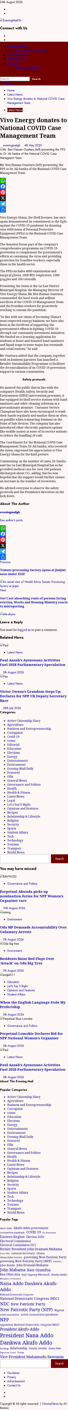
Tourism (13, 844)
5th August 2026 (13, 672)
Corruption (15, 733)
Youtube (8, 83)
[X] (34, 198)
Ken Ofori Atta (10, 1274)
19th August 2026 (14, 908)
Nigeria (59, 1310)
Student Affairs (17, 832)
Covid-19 (13, 737)
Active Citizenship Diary (23, 721)
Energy (12, 757)
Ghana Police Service (11, 1257)
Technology (15, 840)
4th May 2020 (33, 145)
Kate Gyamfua (39, 1270)
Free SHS (5, 1253)
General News (17, 47)
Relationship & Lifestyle (23, 816)
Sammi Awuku (38, 1348)
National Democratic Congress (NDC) (29, 1298)
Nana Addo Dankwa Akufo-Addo (29, 1286)
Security (13, 824)
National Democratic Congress (16, 1294)
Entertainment (17, 55)
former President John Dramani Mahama (31, 1249)
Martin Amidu (59, 1274)
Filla (10, 777)
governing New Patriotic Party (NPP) (25, 1261)
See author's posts (11, 520)
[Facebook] (34, 186)
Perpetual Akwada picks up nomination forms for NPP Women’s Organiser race (31, 896)
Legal (11, 800)
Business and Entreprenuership (29, 729)
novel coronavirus (9, 1314)
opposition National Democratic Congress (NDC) (29, 1324)
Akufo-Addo (6, 1228)
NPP (4, 1319)
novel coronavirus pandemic (39, 1314)
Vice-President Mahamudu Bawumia (32, 1356)
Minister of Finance (10, 1278)
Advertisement (16, 1381)
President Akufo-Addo (19, 1329)
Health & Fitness (18, 792)
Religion (13, 820)
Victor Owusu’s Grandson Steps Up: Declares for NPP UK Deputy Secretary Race (33, 696)
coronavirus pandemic (12, 1232)
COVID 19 (33, 1232)
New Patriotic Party (28, 1303)
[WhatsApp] (34, 181)
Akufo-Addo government (31, 1228)
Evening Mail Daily (20, 769)
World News (15, 59)
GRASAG (57, 1261)
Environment (16, 765)
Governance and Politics (31, 51)
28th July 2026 (12, 708)
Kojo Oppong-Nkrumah (36, 1274)
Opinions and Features (22, 808)
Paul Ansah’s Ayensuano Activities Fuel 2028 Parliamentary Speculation (32, 662)
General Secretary (23, 1253)
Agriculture (15, 725)
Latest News (15, 110)
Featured (13, 773)
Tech (10, 836)
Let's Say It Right (18, 804)
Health (12, 789)
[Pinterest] (34, 192)
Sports (11, 828)
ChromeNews (50, 1404)
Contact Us (13, 1385)
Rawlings (4, 1348)
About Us (13, 63)
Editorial (13, 745)
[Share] (34, 210)
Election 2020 (35, 1237)
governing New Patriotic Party (45, 1257)
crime (11, 741)
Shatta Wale (54, 1348)
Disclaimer (13, 1373)
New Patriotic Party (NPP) (26, 1309)
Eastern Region (12, 1236)
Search (59, 859)
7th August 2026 (13, 939)
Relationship (18, 1348)
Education (14, 749)
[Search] (1, 75)
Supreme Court (8, 1352)
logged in (24, 630)
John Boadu (7, 1265)
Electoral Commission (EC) (18, 1245)
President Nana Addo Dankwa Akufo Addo (26, 1339)
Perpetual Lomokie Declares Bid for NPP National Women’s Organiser (31, 1035)
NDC (4, 1304)
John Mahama (12, 1269)
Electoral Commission (15, 1241)
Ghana (40, 1253)
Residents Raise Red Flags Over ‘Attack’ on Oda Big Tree (27, 960)
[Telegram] (34, 204)
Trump (20, 1352)
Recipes (12, 812)
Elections (13, 753)
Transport (14, 848)
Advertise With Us (27, 67)
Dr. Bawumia (49, 1232)
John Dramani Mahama (32, 1265)
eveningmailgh (12, 145)
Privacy (11, 1377)
